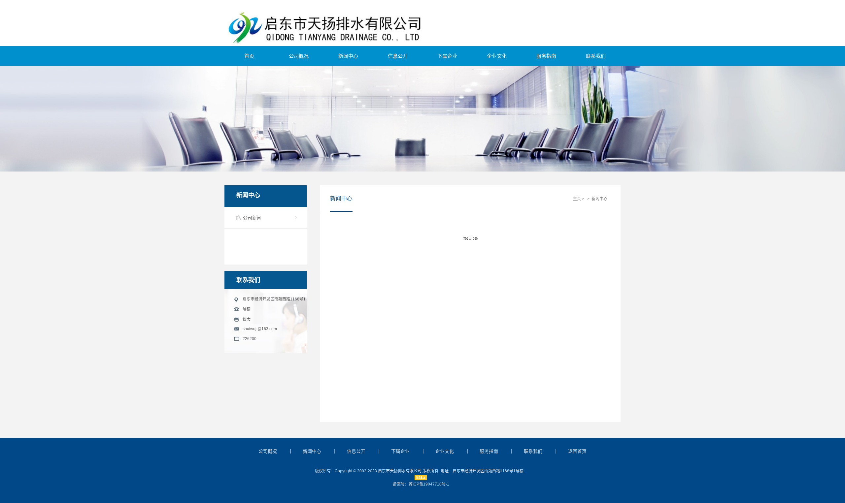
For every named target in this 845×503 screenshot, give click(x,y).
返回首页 (577, 451)
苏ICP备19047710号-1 (429, 484)
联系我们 (596, 56)
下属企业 (447, 56)
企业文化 (497, 56)
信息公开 (398, 56)
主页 (577, 199)
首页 (249, 56)
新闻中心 (348, 56)
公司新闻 (252, 217)
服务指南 (546, 56)
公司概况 (299, 56)
